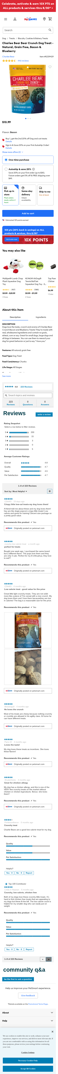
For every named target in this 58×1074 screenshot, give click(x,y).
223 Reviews (27, 387)
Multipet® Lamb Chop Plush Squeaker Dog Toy (13, 281)
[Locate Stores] (44, 19)
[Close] (52, 1032)
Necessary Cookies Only (28, 1061)
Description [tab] (15, 317)
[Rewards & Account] (15, 19)
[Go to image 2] (28, 118)
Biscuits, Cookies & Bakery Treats (33, 38)
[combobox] (28, 30)
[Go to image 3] (30, 118)
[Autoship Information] (33, 169)
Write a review (45, 415)
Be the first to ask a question (18, 979)
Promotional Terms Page (38, 1004)
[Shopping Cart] (50, 19)
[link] (9, 387)
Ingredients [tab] (41, 317)
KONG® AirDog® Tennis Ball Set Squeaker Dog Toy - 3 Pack (35, 281)
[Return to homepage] (30, 19)
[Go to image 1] (25, 118)
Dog (4, 38)
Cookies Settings (27, 1052)
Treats (12, 38)
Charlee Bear (8, 56)
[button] (49, 959)
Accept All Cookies (27, 1069)
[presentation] (28, 630)
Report (29, 873)
